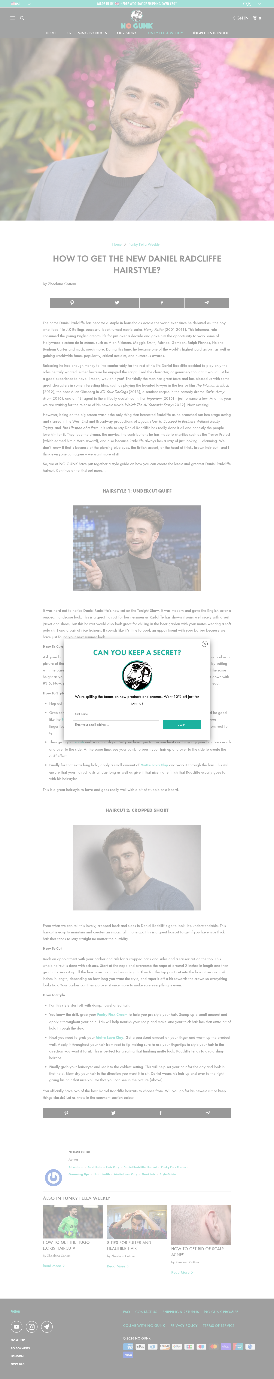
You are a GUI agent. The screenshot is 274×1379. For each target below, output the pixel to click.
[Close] (205, 642)
